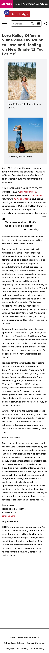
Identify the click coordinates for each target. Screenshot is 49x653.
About (13, 637)
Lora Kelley (36, 195)
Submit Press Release (14, 643)
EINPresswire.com (27, 192)
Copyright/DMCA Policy (16, 648)
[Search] (32, 23)
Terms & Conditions (36, 643)
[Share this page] (45, 23)
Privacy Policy (37, 648)
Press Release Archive (28, 637)
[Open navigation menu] (4, 23)
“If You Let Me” (21, 199)
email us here (8, 516)
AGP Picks (7, 4)
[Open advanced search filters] (38, 23)
